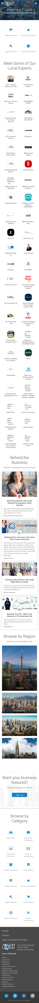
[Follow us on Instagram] (32, 996)
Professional (6, 975)
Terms (5, 931)
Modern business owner (10, 971)
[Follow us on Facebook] (24, 996)
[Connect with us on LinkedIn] (6, 996)
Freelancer (6, 964)
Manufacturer (7, 968)
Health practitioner (8, 966)
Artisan (4, 957)
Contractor (6, 960)
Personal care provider (10, 973)
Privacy (6, 935)
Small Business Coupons (15, 940)
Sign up (19, 795)
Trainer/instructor (8, 986)
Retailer (4, 982)
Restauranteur (7, 980)
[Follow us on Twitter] (15, 996)
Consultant (6, 962)
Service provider (7, 984)
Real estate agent (8, 977)
